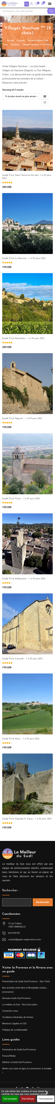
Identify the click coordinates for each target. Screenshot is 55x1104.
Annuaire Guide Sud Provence (16, 998)
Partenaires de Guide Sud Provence (19, 1049)
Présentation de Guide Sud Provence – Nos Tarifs (26, 981)
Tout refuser (28, 1098)
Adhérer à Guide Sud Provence (17, 1062)
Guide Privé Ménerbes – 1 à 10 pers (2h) (23, 338)
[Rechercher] (51, 11)
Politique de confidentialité (14, 1030)
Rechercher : (10, 890)
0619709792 (14, 933)
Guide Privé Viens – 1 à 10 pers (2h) (21, 498)
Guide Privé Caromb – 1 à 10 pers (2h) (22, 659)
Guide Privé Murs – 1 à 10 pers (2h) (20, 739)
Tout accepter (10, 1098)
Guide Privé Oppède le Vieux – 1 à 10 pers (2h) (27, 819)
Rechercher (42, 902)
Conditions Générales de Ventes (17, 1017)
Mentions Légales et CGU (14, 1023)
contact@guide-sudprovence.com (24, 939)
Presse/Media (9, 1056)
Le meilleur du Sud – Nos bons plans (19, 1004)
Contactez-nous (10, 1011)
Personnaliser (46, 1098)
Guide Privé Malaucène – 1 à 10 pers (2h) (23, 579)
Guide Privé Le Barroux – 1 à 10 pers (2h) (24, 258)
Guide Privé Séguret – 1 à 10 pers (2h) (22, 418)
